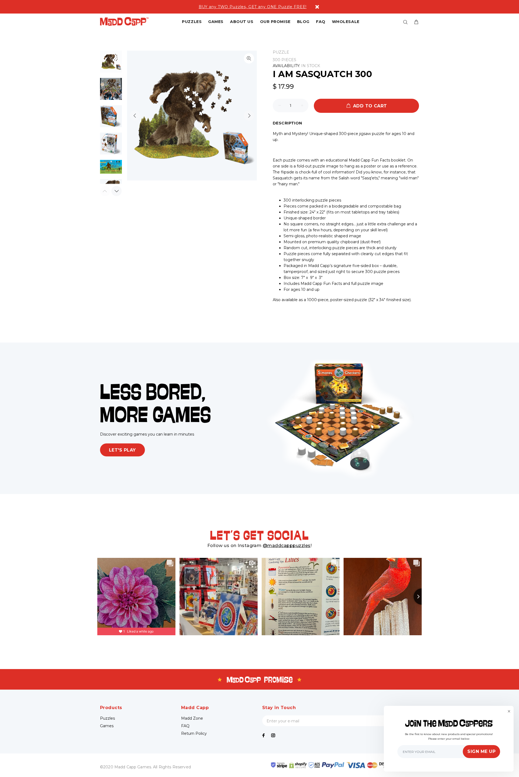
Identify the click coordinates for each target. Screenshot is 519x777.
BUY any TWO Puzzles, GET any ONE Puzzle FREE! (253, 6)
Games (107, 725)
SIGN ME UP (481, 751)
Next (249, 115)
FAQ (185, 725)
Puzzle (281, 52)
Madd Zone (192, 718)
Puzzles (107, 718)
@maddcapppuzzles (287, 545)
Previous (135, 115)
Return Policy (194, 733)
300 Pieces (284, 59)
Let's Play (122, 450)
